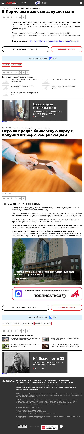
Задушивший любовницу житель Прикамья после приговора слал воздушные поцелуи (65, 345)
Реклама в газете (63, 380)
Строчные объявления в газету (26, 385)
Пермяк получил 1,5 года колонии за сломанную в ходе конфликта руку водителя (45, 273)
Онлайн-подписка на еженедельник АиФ (45, 382)
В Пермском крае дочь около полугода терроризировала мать (63, 87)
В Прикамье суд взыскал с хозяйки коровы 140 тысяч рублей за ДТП (24, 345)
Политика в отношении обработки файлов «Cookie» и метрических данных (36, 413)
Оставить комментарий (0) (66, 49)
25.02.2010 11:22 (6, 8)
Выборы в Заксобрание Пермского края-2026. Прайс (33, 387)
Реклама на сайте (50, 380)
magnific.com (6, 193)
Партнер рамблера (34, 426)
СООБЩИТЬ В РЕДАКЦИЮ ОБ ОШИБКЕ (27, 389)
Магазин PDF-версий (22, 382)
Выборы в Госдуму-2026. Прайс (48, 385)
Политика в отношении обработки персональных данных (31, 411)
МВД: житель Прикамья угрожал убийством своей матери (53, 41)
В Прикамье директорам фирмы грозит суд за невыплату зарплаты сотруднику (25, 338)
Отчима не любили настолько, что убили (64, 79)
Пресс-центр (38, 380)
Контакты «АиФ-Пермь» (68, 382)
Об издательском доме (23, 380)
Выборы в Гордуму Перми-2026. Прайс (64, 387)
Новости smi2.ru (9, 122)
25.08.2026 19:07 (7, 128)
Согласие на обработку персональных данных (28, 410)
